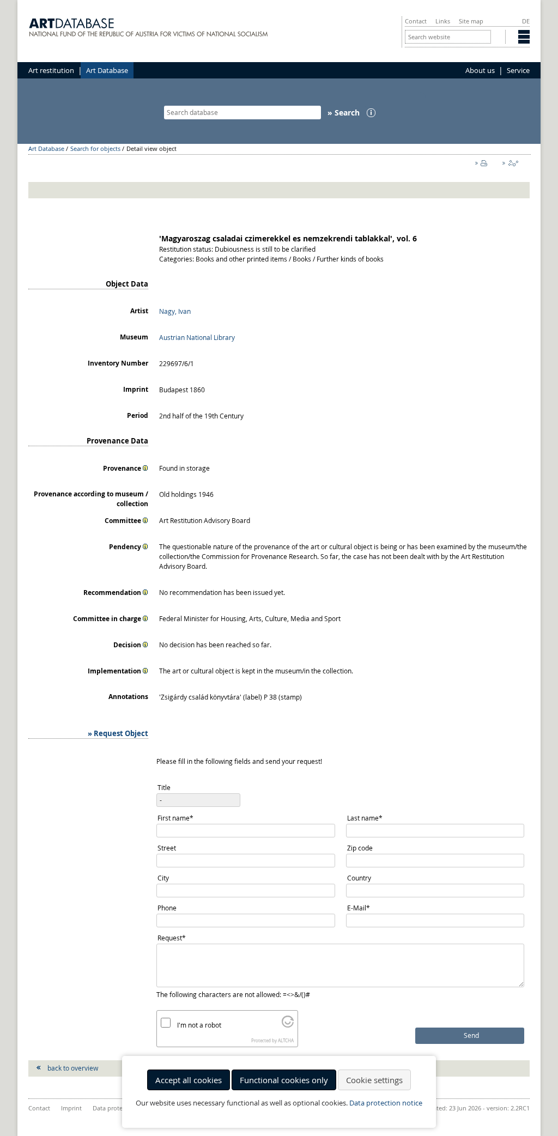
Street (166, 847)
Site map (471, 21)
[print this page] (483, 165)
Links (442, 21)
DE (526, 21)
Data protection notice (385, 1103)
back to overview (72, 1068)
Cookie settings (374, 1079)
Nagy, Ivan (175, 311)
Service (518, 70)
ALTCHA (286, 1040)
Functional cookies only (284, 1079)
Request (173, 938)
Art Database (107, 70)
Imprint (71, 1108)
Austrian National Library (197, 337)
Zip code (360, 847)
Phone (167, 907)
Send (471, 1035)
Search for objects (95, 148)
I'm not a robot (199, 1024)
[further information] (145, 468)
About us (480, 70)
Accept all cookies (188, 1079)
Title (164, 787)
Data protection (115, 1108)
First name (175, 818)
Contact (416, 21)
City (163, 877)
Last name (365, 818)
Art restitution (51, 70)
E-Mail (363, 908)
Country (359, 877)
